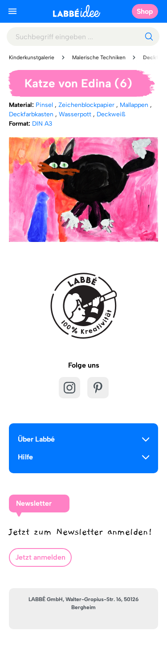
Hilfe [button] (25, 457)
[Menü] (12, 11)
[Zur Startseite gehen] (77, 11)
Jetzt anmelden (40, 557)
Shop (145, 11)
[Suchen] (148, 36)
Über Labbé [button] (36, 439)
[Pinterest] (98, 387)
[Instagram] (69, 387)
